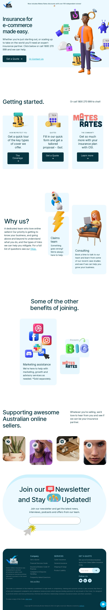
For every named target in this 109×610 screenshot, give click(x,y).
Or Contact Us (36, 59)
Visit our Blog (35, 581)
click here (28, 599)
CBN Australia (101, 24)
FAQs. (33, 248)
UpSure (81, 606)
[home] (7, 5)
